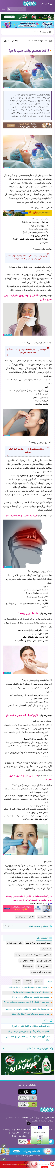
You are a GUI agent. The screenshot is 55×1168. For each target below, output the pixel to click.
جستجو (17, 1129)
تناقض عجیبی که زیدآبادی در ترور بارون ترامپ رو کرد (28, 1031)
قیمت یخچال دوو (26, 960)
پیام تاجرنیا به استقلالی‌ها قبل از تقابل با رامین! (31, 1026)
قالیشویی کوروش (44, 960)
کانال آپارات (15, 1132)
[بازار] (27, 1104)
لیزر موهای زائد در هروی (41, 972)
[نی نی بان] (30, 3)
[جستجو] (9, 9)
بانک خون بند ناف (44, 966)
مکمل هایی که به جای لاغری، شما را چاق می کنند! (31, 992)
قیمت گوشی (46, 949)
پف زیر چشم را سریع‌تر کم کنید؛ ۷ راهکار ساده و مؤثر (30, 1014)
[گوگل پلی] (27, 1098)
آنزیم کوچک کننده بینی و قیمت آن (22, 715)
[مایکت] (27, 1092)
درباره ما (8, 1129)
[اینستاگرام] (26, 1144)
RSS (14, 1136)
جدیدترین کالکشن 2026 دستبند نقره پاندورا (33, 954)
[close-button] (28, 1123)
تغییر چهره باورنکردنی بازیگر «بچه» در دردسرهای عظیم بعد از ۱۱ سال (26, 1004)
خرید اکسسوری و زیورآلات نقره (38, 943)
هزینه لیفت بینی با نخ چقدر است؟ (22, 516)
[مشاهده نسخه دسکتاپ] (3, 9)
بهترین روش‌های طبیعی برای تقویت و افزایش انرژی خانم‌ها (27, 1009)
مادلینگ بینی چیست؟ (28, 613)
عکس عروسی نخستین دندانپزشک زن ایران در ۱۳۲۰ (30, 997)
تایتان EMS (28, 966)
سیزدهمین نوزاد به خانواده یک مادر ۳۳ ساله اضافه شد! (29, 987)
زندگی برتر (22, 1136)
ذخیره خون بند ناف (14, 943)
